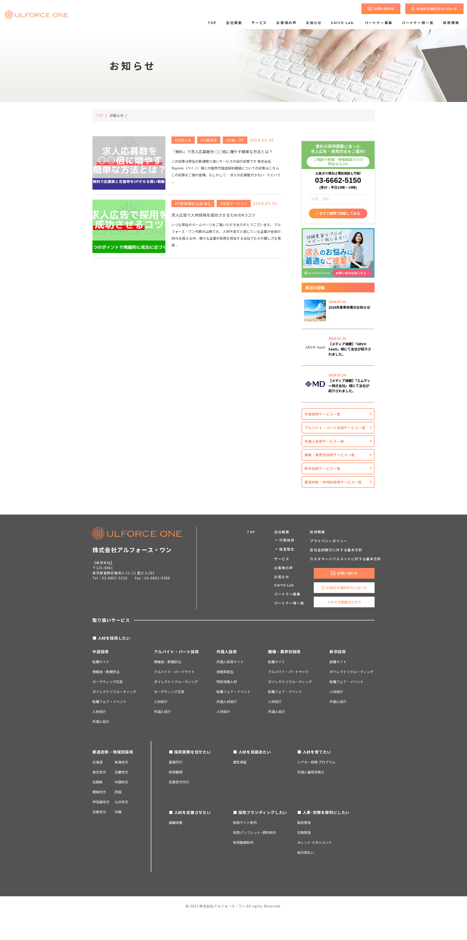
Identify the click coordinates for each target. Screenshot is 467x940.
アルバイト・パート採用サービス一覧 (335, 427)
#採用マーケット (233, 203)
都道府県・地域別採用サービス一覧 (333, 482)
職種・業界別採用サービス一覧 (330, 454)
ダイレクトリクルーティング (176, 681)
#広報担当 (209, 140)
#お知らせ (183, 140)
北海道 (97, 762)
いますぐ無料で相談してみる (338, 213)
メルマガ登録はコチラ (344, 602)
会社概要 (234, 22)
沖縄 (118, 811)
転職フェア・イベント (109, 701)
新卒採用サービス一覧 (323, 468)
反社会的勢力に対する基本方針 (336, 549)
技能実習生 (225, 671)
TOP (212, 22)
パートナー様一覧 (418, 22)
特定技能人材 (226, 681)
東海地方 (121, 762)
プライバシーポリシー (328, 540)
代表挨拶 (286, 540)
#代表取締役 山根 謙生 (193, 203)
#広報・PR (235, 140)
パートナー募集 (379, 22)
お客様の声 (286, 22)
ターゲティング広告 (107, 681)
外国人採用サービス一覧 (324, 441)
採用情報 (451, 22)
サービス (259, 22)
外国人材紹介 (226, 701)
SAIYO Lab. (343, 22)
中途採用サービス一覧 (323, 414)
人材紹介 (99, 711)
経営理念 (286, 549)
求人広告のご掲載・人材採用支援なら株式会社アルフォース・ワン (36, 14)
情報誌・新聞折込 (106, 671)
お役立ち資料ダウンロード (436, 8)
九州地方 (121, 801)
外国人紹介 (100, 721)
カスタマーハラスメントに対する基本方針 (345, 558)
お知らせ (314, 22)
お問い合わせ (384, 8)
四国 (118, 791)
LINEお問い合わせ (353, 927)
